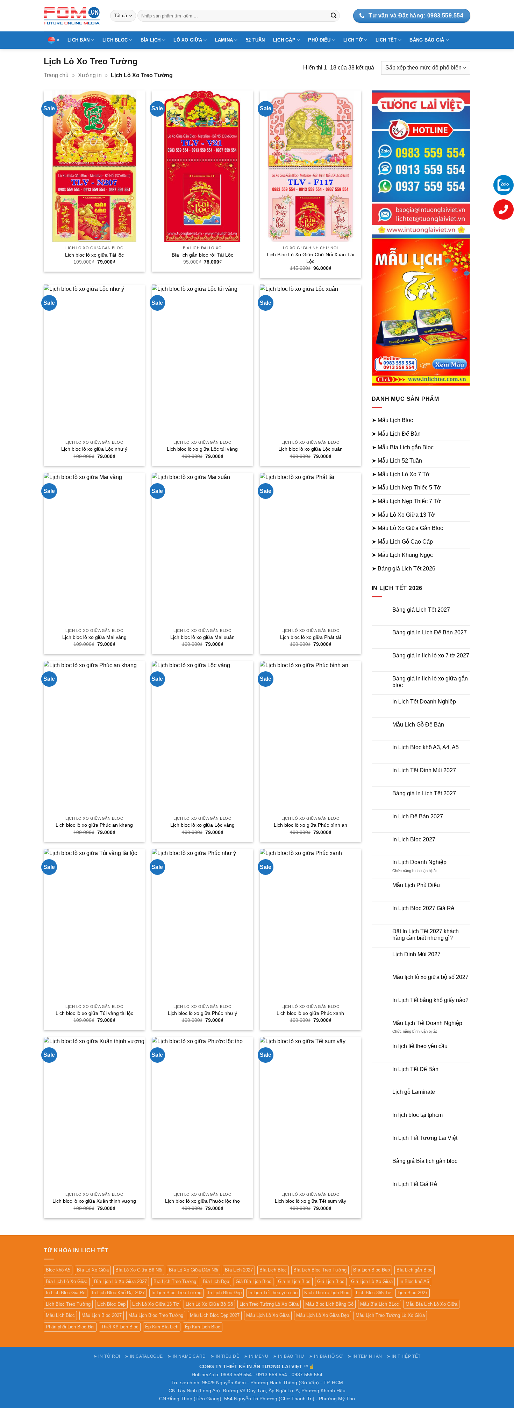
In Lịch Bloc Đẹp (225, 1292)
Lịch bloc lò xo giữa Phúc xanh (310, 1013)
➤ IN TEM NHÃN (365, 1356)
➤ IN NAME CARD (186, 1356)
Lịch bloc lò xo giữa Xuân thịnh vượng (94, 1201)
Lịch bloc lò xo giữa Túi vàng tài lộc (94, 1013)
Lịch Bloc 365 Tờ (373, 1292)
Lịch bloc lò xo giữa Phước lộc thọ (202, 1201)
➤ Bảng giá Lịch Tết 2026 (403, 569)
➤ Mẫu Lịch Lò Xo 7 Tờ (401, 474)
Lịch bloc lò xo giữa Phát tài (310, 637)
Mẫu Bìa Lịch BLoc (379, 1304)
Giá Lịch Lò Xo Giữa (372, 1281)
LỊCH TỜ (353, 40)
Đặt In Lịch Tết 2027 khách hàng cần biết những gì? (425, 934)
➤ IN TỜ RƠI (106, 1356)
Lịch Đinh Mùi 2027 (416, 954)
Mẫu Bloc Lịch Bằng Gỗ (329, 1304)
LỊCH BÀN (78, 40)
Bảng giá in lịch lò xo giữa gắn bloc (430, 682)
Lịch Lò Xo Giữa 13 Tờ (155, 1304)
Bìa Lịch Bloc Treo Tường (320, 1270)
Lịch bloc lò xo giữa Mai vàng (94, 637)
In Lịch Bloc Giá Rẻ (65, 1292)
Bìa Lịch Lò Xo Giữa (66, 1281)
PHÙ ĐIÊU (319, 40)
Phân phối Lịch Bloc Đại (70, 1326)
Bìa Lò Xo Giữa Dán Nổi (193, 1270)
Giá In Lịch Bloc (294, 1281)
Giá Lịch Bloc (330, 1281)
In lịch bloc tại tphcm (417, 1115)
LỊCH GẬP (284, 40)
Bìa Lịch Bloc (273, 1270)
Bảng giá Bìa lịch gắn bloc (424, 1161)
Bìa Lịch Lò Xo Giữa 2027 (120, 1281)
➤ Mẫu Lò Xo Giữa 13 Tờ (403, 515)
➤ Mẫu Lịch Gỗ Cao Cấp (402, 542)
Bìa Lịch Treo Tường (175, 1281)
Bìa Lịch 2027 (239, 1270)
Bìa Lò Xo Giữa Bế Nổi (138, 1270)
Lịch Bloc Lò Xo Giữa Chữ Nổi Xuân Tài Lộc (310, 258)
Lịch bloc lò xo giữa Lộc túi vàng (202, 449)
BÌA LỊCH (151, 40)
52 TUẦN (255, 40)
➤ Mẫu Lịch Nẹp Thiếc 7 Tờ (406, 501)
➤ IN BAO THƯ (288, 1356)
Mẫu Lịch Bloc (60, 1315)
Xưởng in (90, 75)
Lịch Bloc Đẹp (111, 1304)
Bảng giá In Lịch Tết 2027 (424, 793)
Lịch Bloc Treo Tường (68, 1304)
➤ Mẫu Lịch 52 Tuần (397, 461)
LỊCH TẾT (386, 40)
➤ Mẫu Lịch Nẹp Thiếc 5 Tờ (406, 488)
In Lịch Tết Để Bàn (415, 1069)
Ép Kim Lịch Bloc (202, 1326)
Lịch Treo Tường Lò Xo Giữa (269, 1304)
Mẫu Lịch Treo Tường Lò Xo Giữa (390, 1315)
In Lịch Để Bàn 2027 (417, 816)
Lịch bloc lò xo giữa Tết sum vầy (310, 1201)
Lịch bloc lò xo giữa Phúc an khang (94, 825)
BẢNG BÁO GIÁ (426, 40)
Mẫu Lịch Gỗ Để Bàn (418, 725)
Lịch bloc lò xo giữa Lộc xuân (310, 449)
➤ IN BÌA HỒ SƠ (326, 1356)
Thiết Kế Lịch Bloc (119, 1326)
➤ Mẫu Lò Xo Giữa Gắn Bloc (407, 528)
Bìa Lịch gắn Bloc (415, 1270)
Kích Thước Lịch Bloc (326, 1292)
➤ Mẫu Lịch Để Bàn (396, 434)
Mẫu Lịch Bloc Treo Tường (155, 1315)
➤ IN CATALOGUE (144, 1356)
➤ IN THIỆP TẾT (404, 1356)
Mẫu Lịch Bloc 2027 (101, 1315)
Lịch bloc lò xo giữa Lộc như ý (94, 449)
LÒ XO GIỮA (187, 40)
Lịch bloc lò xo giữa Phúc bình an (310, 825)
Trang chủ (56, 75)
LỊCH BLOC (115, 40)
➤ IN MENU (256, 1356)
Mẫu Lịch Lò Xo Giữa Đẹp (322, 1315)
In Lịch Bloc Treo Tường (176, 1292)
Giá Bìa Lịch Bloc (253, 1281)
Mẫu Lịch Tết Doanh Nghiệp (427, 1023)
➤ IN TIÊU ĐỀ (224, 1356)
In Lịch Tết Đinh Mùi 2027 (424, 770)
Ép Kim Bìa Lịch (161, 1326)
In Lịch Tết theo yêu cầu (273, 1292)
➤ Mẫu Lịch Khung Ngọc (402, 555)
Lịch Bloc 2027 (413, 1292)
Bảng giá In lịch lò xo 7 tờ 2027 (430, 655)
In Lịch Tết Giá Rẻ (414, 1184)
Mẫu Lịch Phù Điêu (416, 885)
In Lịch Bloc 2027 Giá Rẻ (423, 908)
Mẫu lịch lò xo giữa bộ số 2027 (430, 977)
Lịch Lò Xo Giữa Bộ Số (209, 1304)
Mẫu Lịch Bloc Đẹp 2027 (215, 1315)
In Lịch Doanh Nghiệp (419, 862)
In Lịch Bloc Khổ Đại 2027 (118, 1292)
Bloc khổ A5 (58, 1270)
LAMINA (224, 40)
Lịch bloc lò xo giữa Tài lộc (94, 255)
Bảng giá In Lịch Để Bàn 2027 (429, 632)
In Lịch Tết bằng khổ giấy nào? (430, 1000)
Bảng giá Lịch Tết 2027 (421, 610)
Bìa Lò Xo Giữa (93, 1270)
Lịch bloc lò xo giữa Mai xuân (202, 637)
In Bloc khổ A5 (414, 1281)
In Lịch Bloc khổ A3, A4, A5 (425, 747)
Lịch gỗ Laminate (413, 1092)
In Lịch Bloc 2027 (413, 839)
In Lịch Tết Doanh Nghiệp (424, 702)
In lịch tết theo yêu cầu (420, 1046)
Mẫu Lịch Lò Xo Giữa (268, 1315)
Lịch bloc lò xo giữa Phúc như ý (202, 1013)
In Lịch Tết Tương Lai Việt (424, 1138)
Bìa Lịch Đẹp (216, 1281)
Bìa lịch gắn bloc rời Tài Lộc (202, 255)
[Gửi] (334, 16)
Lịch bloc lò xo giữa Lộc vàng (202, 825)
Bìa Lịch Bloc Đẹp (371, 1270)
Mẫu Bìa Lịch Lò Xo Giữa (431, 1304)
